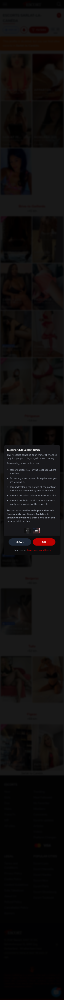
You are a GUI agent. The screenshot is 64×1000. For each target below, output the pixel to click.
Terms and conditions (39, 550)
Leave (20, 542)
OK (44, 542)
